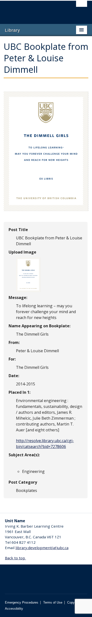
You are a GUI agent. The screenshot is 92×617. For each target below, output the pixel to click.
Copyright (74, 602)
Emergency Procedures (21, 602)
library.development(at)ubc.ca (41, 547)
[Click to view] (28, 274)
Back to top (15, 557)
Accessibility (14, 608)
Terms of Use (52, 602)
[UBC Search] (81, 6)
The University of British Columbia (34, 10)
